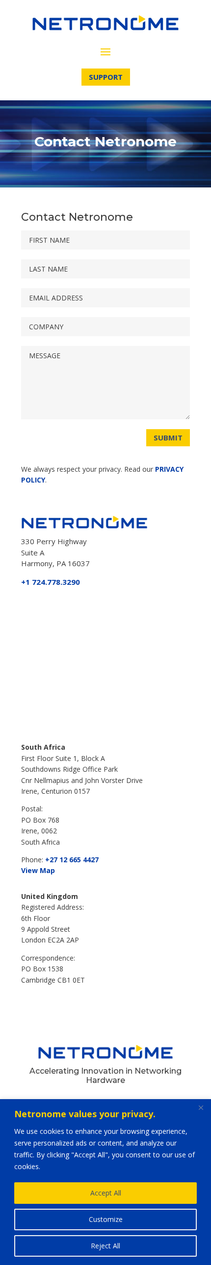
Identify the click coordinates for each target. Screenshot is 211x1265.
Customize (106, 1219)
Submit (168, 437)
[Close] (201, 1107)
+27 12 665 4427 (72, 859)
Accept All (105, 1192)
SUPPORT (106, 77)
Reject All (105, 1245)
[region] (105, 1182)
